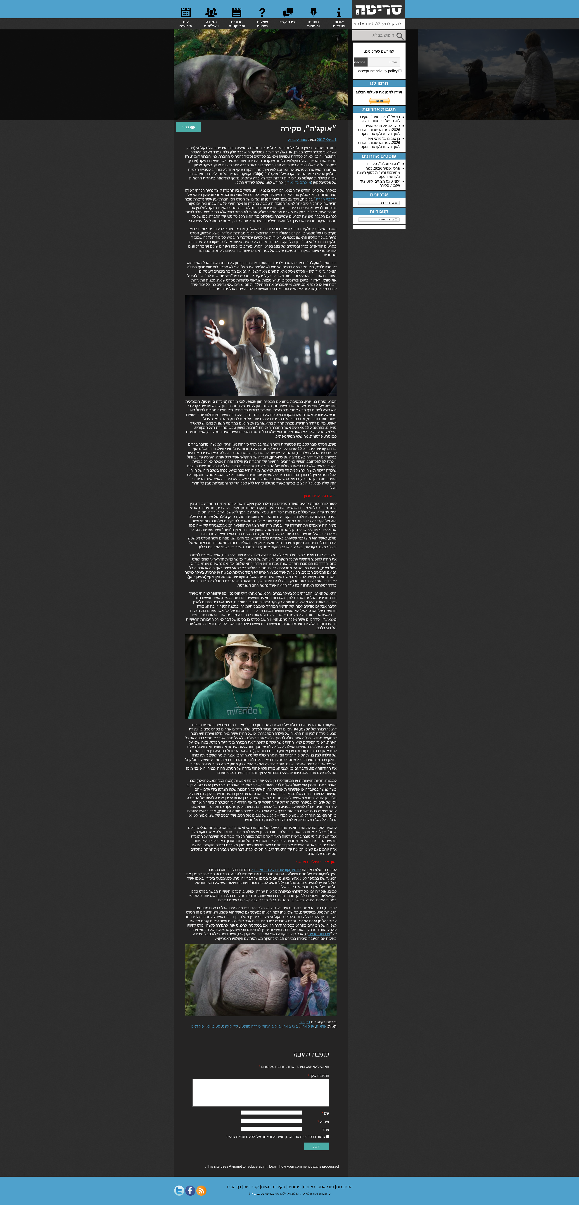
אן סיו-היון (307, 1026)
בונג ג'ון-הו (290, 1026)
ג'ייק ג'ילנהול (271, 1026)
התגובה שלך (318, 1076)
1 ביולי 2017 (327, 140)
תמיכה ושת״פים (211, 24)
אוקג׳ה (321, 1026)
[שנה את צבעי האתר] (188, 127)
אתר (325, 1130)
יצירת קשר (288, 22)
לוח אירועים (185, 24)
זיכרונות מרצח (319, 934)
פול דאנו (197, 1026)
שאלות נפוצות (262, 24)
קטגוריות (251, 1187)
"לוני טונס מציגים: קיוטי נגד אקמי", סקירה (380, 183)
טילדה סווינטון (250, 1026)
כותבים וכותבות (313, 24)
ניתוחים (294, 1187)
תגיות (266, 1187)
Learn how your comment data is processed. (272, 1166)
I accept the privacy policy (377, 71)
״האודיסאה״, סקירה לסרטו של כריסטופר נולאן (379, 119)
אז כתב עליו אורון (298, 182)
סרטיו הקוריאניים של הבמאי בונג (276, 870)
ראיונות (309, 1187)
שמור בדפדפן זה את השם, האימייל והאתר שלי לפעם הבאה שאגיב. (275, 1137)
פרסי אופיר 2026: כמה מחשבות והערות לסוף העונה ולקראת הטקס (379, 130)
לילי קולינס (230, 1026)
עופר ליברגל (297, 140)
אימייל (323, 1122)
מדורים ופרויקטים (237, 24)
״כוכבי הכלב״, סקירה (383, 164)
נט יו (254, 1193)
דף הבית (234, 1187)
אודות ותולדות (339, 24)
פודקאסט (326, 1187)
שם (325, 1113)
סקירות (304, 1022)
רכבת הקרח (325, 199)
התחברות (344, 1187)
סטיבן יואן (213, 1026)
